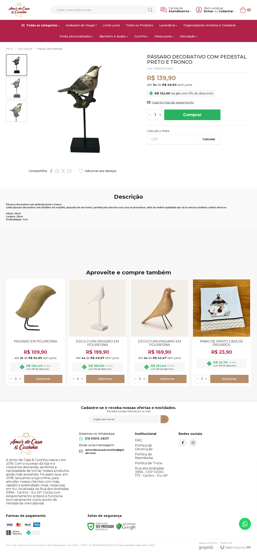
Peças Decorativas (49, 48)
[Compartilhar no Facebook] (51, 171)
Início (9, 48)
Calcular (208, 139)
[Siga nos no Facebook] (182, 443)
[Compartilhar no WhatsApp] (57, 171)
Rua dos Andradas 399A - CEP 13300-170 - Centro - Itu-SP (151, 471)
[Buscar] (150, 9)
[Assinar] (165, 419)
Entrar (208, 11)
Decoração (25, 48)
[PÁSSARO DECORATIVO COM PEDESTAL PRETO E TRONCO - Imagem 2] (16, 88)
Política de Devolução (144, 447)
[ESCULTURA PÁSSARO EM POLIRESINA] (97, 332)
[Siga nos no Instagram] (193, 443)
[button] (16, 65)
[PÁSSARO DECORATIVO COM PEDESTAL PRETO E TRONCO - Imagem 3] (16, 111)
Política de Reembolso (144, 456)
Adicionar (43, 379)
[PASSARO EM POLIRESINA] (35, 332)
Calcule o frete (158, 130)
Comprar (192, 114)
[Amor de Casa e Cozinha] (19, 9)
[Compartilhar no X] (63, 171)
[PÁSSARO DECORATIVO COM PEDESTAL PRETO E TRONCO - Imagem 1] (16, 65)
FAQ (138, 440)
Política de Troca (148, 463)
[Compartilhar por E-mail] (69, 171)
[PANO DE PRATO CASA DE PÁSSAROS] (221, 332)
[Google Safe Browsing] (126, 526)
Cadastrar (225, 11)
